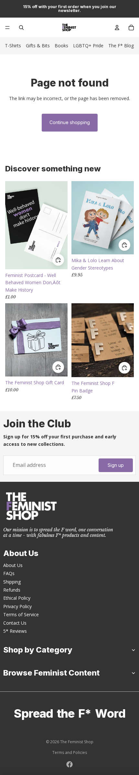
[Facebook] (69, 764)
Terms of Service (21, 614)
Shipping (12, 582)
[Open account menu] (117, 27)
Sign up (116, 465)
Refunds (11, 590)
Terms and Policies (69, 752)
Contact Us (15, 623)
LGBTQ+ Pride (88, 45)
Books (61, 45)
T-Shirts (13, 45)
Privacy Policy (17, 606)
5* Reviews (15, 631)
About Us (13, 565)
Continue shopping (69, 122)
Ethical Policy (16, 598)
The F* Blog (121, 45)
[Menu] (7, 27)
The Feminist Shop (76, 742)
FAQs (9, 573)
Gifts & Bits (38, 45)
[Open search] (21, 27)
